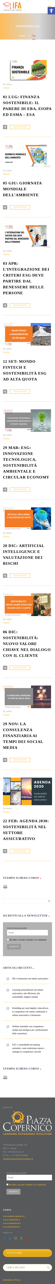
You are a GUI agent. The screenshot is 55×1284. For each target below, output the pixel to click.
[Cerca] (48, 1267)
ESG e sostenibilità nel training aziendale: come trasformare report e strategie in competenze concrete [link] (28, 1048)
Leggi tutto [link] (20, 127)
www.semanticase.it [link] (12, 1223)
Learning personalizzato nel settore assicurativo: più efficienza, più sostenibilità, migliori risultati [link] (27, 993)
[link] (51, 10)
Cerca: (49, 901)
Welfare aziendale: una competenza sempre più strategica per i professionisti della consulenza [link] (30, 1030)
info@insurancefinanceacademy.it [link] (18, 1159)
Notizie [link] (6, 88)
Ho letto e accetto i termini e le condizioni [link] (27, 940)
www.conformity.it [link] (11, 1219)
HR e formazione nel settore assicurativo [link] (30, 978)
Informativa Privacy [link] (12, 1280)
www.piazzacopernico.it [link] (14, 1216)
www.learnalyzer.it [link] (11, 1226)
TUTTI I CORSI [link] (14, 1253)
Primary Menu (49, 7)
